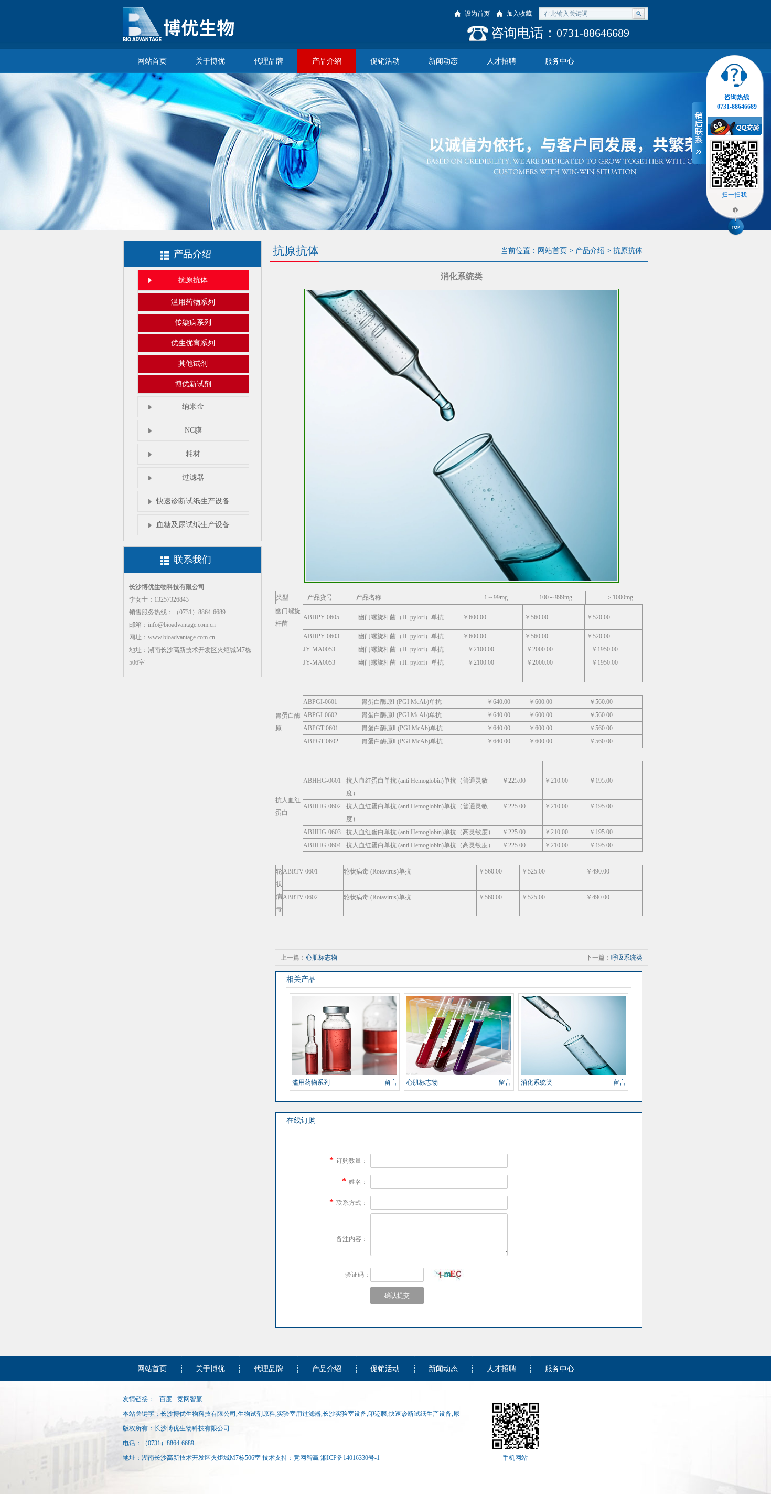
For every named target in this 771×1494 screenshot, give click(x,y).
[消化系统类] (573, 1035)
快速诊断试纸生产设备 (193, 501)
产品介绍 (326, 61)
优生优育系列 (193, 343)
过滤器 (193, 477)
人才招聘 (501, 61)
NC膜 (193, 430)
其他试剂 (193, 363)
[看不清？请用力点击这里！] (447, 1275)
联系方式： (352, 1202)
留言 (390, 1082)
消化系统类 (536, 1082)
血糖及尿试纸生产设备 (193, 525)
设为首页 (477, 13)
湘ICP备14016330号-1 (350, 1457)
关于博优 (210, 61)
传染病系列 (193, 323)
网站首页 (152, 61)
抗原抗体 (193, 280)
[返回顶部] (735, 222)
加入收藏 (519, 13)
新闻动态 (443, 61)
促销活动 (385, 61)
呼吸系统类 (626, 957)
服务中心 (559, 61)
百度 (165, 1399)
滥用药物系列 (193, 302)
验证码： (357, 1274)
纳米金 (193, 407)
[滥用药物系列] (344, 1035)
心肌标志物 (321, 957)
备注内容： (352, 1239)
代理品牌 (268, 61)
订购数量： (352, 1160)
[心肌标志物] (458, 1035)
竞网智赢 (189, 1399)
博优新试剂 (193, 384)
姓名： (358, 1181)
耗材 (193, 454)
